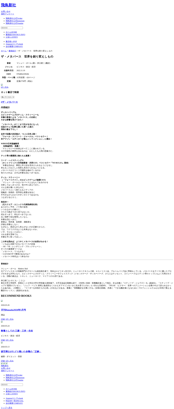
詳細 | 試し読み (7, 319)
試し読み (5, 87)
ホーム (11, 32)
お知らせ (12, 37)
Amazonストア (14, 44)
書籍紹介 (15, 35)
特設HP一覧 (15, 401)
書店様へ (11, 41)
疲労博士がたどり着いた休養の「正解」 (21, 351)
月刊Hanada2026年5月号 (13, 310)
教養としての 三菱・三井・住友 (17, 330)
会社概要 (14, 46)
